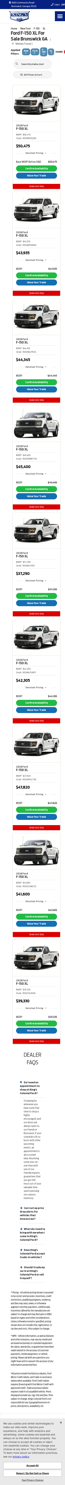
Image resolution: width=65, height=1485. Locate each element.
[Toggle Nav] (60, 16)
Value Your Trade (36, 175)
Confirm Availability (36, 168)
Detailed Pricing (34, 153)
